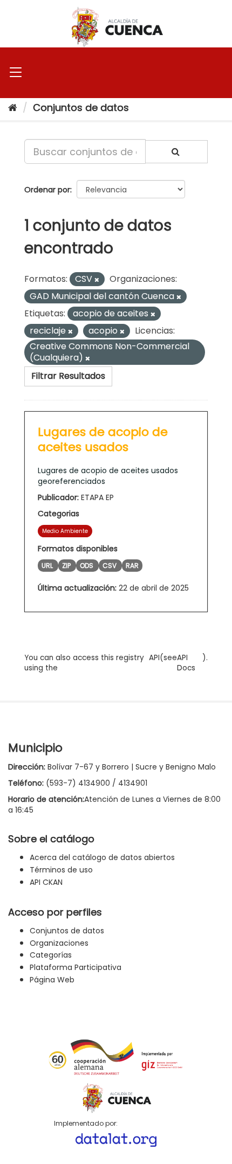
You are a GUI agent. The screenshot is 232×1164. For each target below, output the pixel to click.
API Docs (186, 663)
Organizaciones (59, 943)
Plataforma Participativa (75, 967)
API (154, 658)
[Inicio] (12, 107)
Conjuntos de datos (81, 107)
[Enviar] (176, 151)
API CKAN (46, 882)
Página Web (52, 979)
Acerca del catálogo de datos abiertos (102, 857)
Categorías (51, 955)
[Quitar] (96, 279)
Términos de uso (61, 869)
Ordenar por (47, 189)
